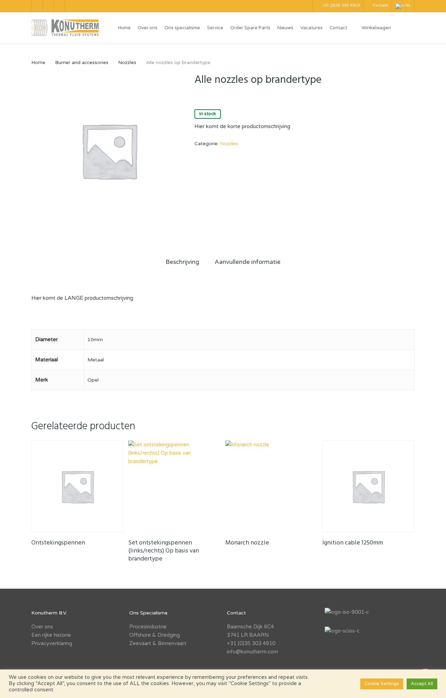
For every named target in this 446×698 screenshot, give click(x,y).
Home (38, 62)
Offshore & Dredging (154, 635)
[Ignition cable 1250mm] (368, 486)
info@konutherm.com (252, 652)
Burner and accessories (81, 62)
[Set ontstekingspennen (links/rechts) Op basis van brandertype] (174, 486)
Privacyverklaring (51, 643)
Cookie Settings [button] (381, 684)
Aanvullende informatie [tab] (247, 262)
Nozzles (127, 62)
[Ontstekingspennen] (77, 486)
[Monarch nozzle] (271, 486)
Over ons (42, 627)
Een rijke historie (51, 635)
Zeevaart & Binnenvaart (157, 643)
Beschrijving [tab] (182, 262)
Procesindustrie (148, 627)
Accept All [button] (422, 684)
